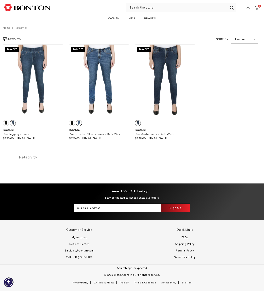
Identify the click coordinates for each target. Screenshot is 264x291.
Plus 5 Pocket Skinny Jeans (95, 134)
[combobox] (176, 7)
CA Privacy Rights (104, 282)
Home (6, 28)
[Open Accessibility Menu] (9, 282)
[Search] (231, 7)
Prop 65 (124, 282)
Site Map (187, 282)
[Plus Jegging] (33, 81)
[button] (244, 39)
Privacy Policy (80, 282)
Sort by (222, 39)
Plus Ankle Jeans (154, 134)
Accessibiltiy (168, 282)
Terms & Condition (145, 282)
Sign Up (175, 208)
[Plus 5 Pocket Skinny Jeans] (99, 81)
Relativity (21, 28)
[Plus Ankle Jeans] (165, 81)
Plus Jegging (16, 134)
